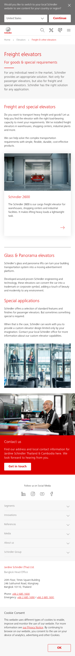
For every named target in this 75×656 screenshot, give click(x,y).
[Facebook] (51, 494)
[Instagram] (32, 494)
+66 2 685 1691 (45, 597)
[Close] (69, 5)
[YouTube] (42, 494)
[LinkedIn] (23, 494)
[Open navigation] (68, 30)
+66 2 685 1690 (26, 597)
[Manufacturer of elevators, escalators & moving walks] (8, 30)
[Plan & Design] (51, 30)
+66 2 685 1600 (21, 594)
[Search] (42, 30)
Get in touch (18, 466)
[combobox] (25, 18)
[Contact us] (60, 30)
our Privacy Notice (33, 627)
